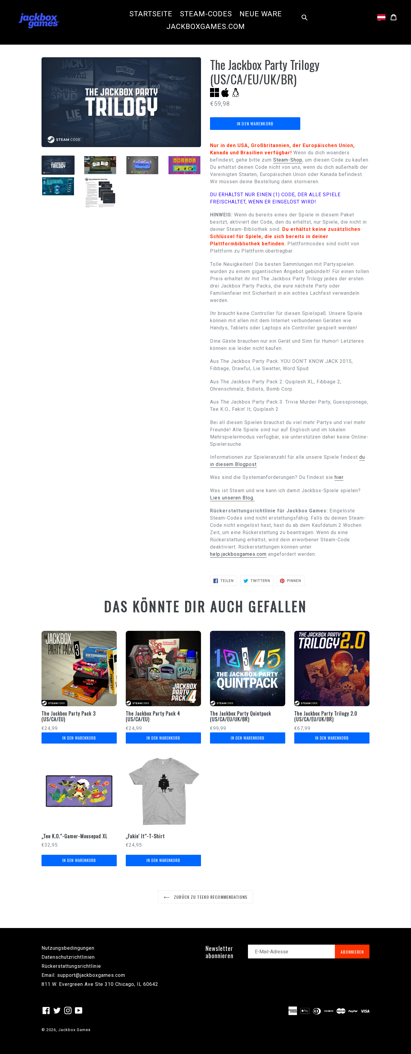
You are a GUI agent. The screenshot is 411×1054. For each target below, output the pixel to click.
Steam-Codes (206, 14)
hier (339, 477)
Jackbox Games (74, 1029)
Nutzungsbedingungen (68, 948)
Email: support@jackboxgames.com (83, 975)
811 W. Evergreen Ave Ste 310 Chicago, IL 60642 (100, 984)
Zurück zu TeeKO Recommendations (210, 897)
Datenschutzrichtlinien (68, 957)
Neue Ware (260, 14)
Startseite (150, 14)
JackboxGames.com (205, 26)
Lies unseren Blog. (232, 498)
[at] (381, 17)
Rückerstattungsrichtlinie (71, 966)
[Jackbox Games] (39, 20)
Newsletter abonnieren (219, 952)
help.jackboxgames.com (238, 554)
